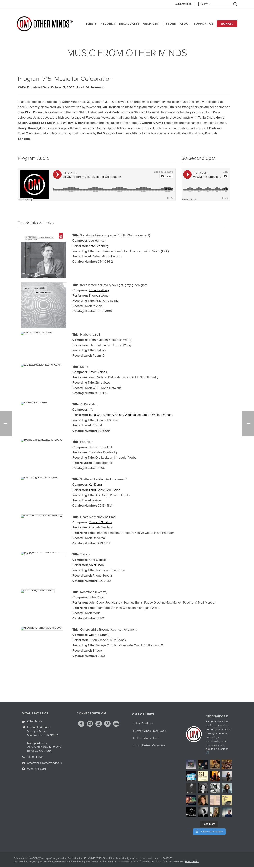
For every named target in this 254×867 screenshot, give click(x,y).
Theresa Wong (99, 290)
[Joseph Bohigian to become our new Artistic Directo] (227, 812)
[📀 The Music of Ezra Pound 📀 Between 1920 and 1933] (203, 776)
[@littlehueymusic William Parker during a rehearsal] (215, 776)
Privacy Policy (192, 861)
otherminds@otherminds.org (44, 763)
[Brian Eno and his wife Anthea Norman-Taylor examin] (191, 800)
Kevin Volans (98, 372)
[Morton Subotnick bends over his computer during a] (191, 812)
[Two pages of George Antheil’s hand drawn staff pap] (215, 800)
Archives (150, 23)
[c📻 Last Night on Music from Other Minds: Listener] (227, 764)
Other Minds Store (147, 738)
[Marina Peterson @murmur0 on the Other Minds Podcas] (203, 812)
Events (91, 23)
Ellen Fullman (98, 340)
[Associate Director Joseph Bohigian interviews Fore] (203, 764)
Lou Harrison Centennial (150, 745)
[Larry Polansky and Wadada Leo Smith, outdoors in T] (215, 788)
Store (171, 23)
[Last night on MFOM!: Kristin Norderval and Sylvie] (203, 800)
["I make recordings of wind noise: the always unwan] (191, 776)
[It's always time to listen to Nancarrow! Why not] (191, 764)
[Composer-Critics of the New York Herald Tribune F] (227, 800)
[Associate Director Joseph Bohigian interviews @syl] (227, 776)
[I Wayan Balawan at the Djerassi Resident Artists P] (215, 764)
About (185, 23)
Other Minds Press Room (151, 731)
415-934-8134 (35, 757)
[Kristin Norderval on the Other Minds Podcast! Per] (227, 788)
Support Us (203, 23)
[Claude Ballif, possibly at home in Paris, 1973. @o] (191, 788)
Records (108, 23)
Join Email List (183, 4)
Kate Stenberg (99, 246)
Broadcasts (129, 23)
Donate (227, 24)
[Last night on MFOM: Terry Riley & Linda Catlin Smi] (215, 812)
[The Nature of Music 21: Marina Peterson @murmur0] (203, 788)
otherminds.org (36, 768)
